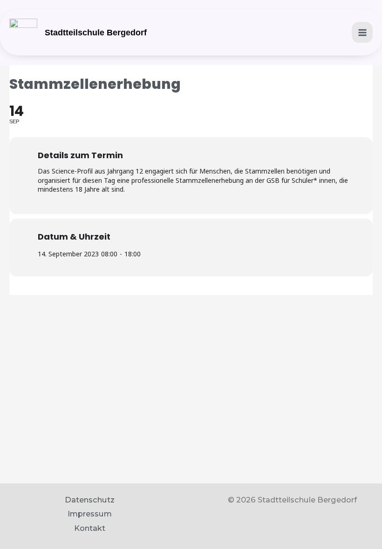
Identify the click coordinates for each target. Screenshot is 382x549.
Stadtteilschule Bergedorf (96, 32)
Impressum (90, 513)
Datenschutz (90, 499)
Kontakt (89, 528)
